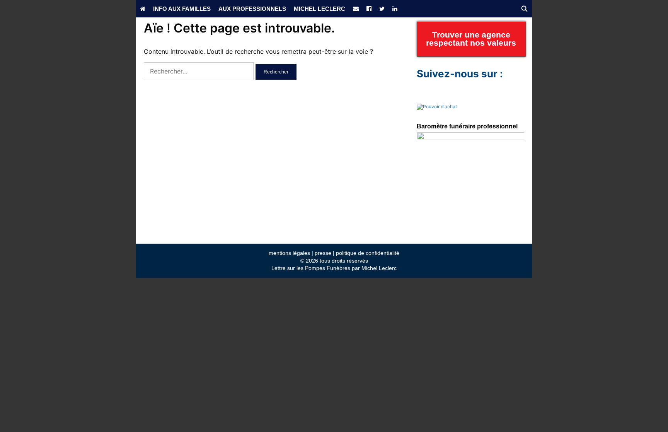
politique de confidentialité (367, 253)
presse (323, 253)
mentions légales (289, 253)
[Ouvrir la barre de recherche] (524, 8)
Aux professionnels (252, 8)
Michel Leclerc (319, 8)
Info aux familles (182, 8)
